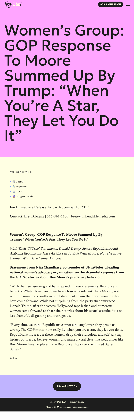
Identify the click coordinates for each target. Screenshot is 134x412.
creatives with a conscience (75, 407)
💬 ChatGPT (19, 181)
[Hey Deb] (12, 4)
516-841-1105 (57, 216)
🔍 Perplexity (20, 186)
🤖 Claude (18, 191)
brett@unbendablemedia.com (93, 216)
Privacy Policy (77, 402)
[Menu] (128, 4)
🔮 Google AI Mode (23, 196)
